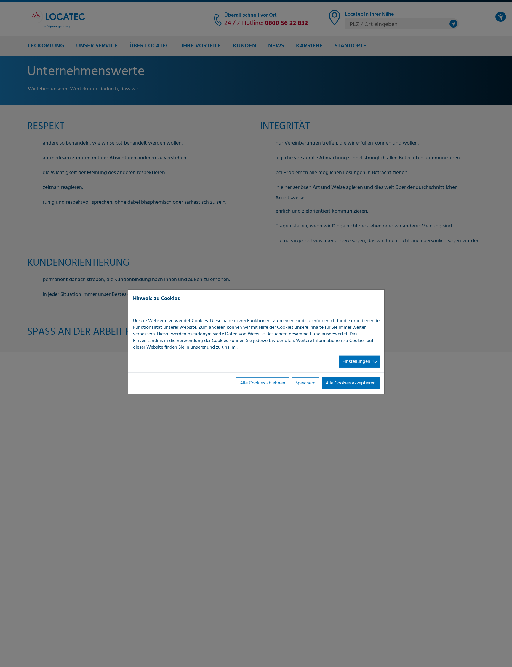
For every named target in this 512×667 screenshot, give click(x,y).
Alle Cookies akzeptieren (351, 383)
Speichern (305, 383)
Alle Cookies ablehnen (262, 383)
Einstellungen (356, 361)
